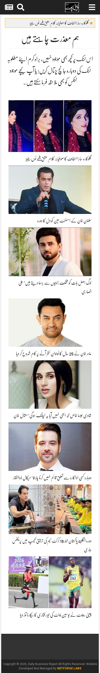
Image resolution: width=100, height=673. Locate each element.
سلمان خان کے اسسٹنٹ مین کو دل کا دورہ (64, 221)
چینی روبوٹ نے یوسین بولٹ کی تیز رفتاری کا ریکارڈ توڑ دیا (56, 615)
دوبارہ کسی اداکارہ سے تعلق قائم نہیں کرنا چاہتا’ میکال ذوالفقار (52, 478)
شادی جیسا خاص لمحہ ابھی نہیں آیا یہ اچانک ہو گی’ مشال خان (53, 415)
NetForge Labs (69, 668)
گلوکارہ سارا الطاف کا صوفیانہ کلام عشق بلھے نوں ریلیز (59, 23)
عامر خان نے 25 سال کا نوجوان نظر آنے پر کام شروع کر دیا (54, 353)
